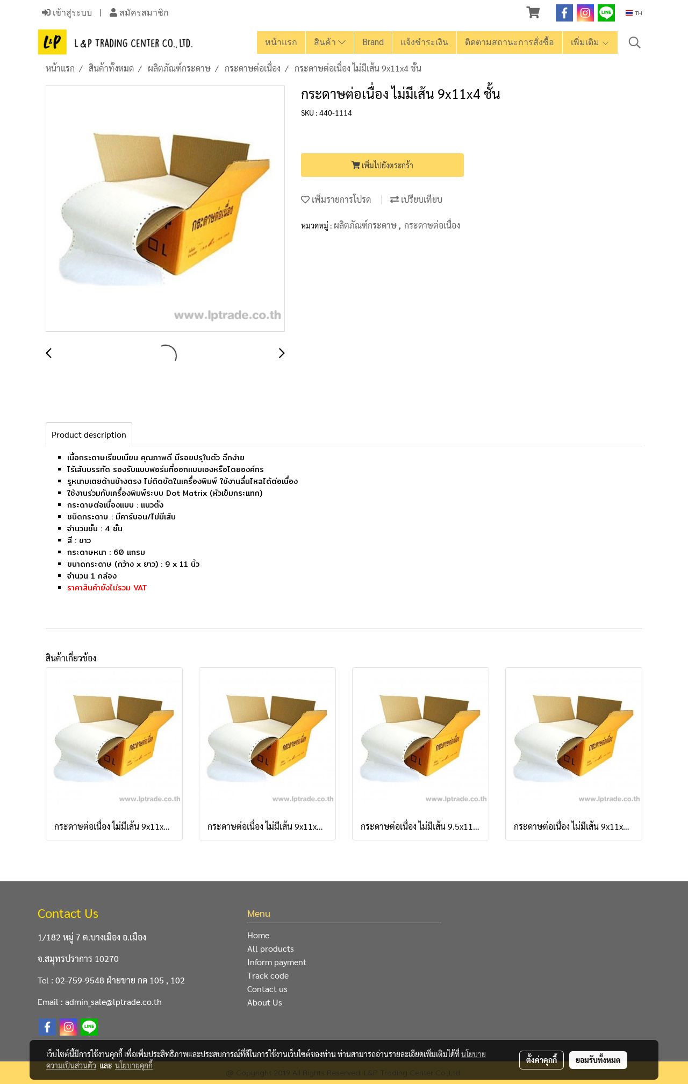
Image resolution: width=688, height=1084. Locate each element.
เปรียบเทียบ (420, 199)
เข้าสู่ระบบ (71, 13)
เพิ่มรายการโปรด (340, 199)
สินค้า (326, 42)
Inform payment (276, 961)
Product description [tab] (89, 434)
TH (637, 13)
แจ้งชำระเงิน (424, 42)
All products (270, 948)
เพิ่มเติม (586, 42)
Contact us (267, 988)
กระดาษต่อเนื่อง (432, 225)
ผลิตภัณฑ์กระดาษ (366, 225)
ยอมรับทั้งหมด (598, 1060)
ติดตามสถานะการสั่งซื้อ (509, 42)
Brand (373, 42)
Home (258, 934)
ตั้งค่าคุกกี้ (541, 1060)
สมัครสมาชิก (143, 13)
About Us (264, 1002)
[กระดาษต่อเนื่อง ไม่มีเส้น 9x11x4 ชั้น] (165, 209)
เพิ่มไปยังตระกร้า (386, 165)
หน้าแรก (281, 42)
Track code (268, 975)
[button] (635, 42)
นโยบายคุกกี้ (134, 1065)
